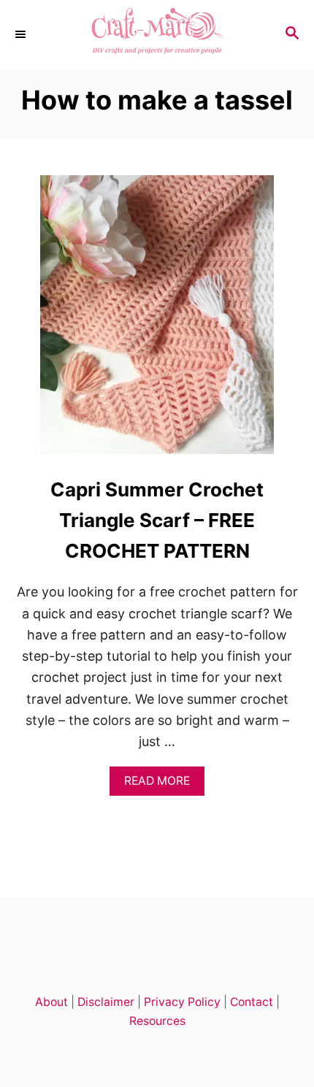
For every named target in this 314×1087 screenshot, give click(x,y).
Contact (251, 1002)
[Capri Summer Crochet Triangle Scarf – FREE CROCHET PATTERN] (157, 321)
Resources (157, 1021)
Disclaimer (105, 1002)
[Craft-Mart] (157, 34)
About (51, 1002)
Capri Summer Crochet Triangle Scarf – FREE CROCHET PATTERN (157, 520)
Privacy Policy (182, 1002)
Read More (161, 784)
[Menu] (22, 34)
